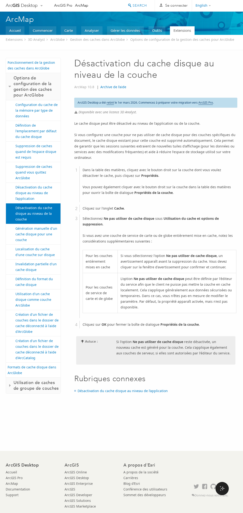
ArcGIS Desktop (77, 478)
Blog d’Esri (131, 483)
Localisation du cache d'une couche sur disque (35, 252)
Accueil (15, 30)
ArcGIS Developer (78, 495)
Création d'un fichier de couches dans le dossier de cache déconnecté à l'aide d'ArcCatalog (37, 349)
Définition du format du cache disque (34, 282)
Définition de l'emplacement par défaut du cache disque (35, 131)
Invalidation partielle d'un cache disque (36, 267)
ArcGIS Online (76, 472)
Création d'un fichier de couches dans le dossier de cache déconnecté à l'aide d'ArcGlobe (37, 323)
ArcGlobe (57, 39)
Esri (227, 5)
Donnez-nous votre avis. (211, 495)
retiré (110, 103)
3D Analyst (36, 39)
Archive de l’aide (113, 87)
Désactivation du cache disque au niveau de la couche (33, 213)
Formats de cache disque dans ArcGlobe (32, 370)
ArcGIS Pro (63, 5)
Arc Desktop (22, 5)
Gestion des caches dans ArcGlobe (97, 39)
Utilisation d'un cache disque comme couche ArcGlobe (33, 299)
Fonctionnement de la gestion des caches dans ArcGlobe (31, 65)
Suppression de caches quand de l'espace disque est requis (35, 152)
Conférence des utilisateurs (145, 489)
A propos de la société (141, 472)
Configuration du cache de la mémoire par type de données (36, 110)
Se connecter (176, 5)
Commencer (43, 30)
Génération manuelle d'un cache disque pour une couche (36, 234)
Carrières (130, 478)
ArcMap (81, 5)
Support (12, 495)
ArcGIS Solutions (78, 500)
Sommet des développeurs (144, 495)
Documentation (18, 489)
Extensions (182, 30)
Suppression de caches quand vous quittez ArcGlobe (33, 172)
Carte (68, 30)
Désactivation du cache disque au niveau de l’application (33, 193)
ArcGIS (70, 489)
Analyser (92, 30)
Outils (157, 30)
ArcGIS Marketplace (80, 506)
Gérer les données (125, 30)
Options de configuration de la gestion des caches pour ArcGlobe (182, 39)
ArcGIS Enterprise (79, 483)
